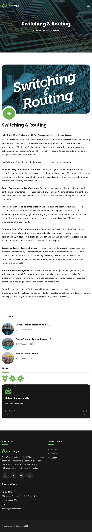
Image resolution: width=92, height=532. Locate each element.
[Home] (10, 5)
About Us (54, 449)
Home (35, 30)
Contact (54, 454)
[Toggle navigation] (89, 5)
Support (54, 458)
